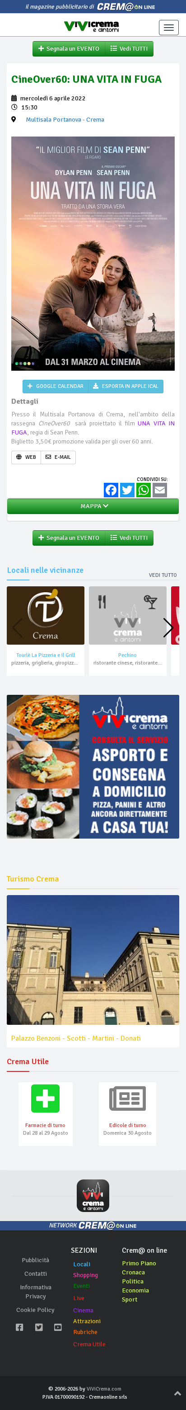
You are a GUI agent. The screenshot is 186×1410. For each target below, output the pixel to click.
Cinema (83, 1310)
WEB (30, 457)
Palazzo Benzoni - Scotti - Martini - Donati (76, 1038)
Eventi (81, 1286)
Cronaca (133, 1272)
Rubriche (85, 1332)
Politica (133, 1281)
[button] (169, 628)
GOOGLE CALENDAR (59, 386)
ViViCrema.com (104, 1389)
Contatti (35, 1274)
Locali (81, 1264)
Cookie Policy (35, 1310)
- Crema (65, 119)
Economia (135, 1290)
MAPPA (90, 506)
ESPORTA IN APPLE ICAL (129, 386)
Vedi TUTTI (132, 48)
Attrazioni (87, 1321)
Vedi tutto (163, 575)
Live (78, 1298)
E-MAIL (62, 457)
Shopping (85, 1275)
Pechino (127, 655)
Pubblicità (35, 1260)
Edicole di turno (127, 1125)
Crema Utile (89, 1344)
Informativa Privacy (35, 1291)
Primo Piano (139, 1263)
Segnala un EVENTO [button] (71, 48)
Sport (129, 1299)
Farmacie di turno (45, 1125)
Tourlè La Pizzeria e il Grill (45, 655)
